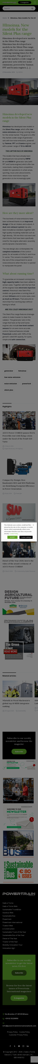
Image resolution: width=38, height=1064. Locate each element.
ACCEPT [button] (12, 537)
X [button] (33, 525)
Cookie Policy (14, 534)
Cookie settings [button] (26, 537)
